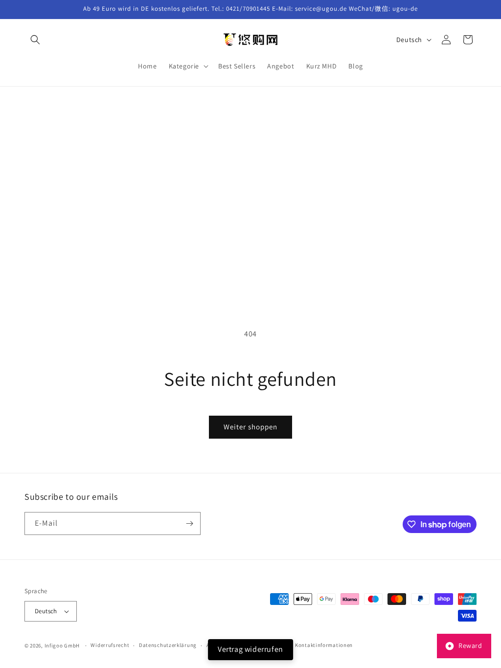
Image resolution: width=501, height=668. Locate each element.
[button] (35, 39)
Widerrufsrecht (110, 645)
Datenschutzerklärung (168, 645)
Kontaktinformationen (324, 645)
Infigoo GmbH (62, 645)
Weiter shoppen (250, 426)
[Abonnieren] (189, 523)
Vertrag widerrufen (250, 649)
